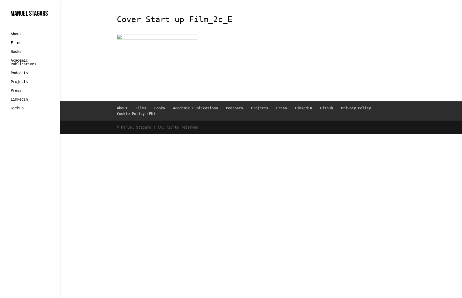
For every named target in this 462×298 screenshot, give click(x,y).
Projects (19, 82)
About (16, 34)
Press (16, 91)
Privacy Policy (356, 108)
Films (16, 43)
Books (16, 52)
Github (17, 108)
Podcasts (19, 73)
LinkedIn (19, 99)
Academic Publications (23, 62)
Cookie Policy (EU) (136, 114)
